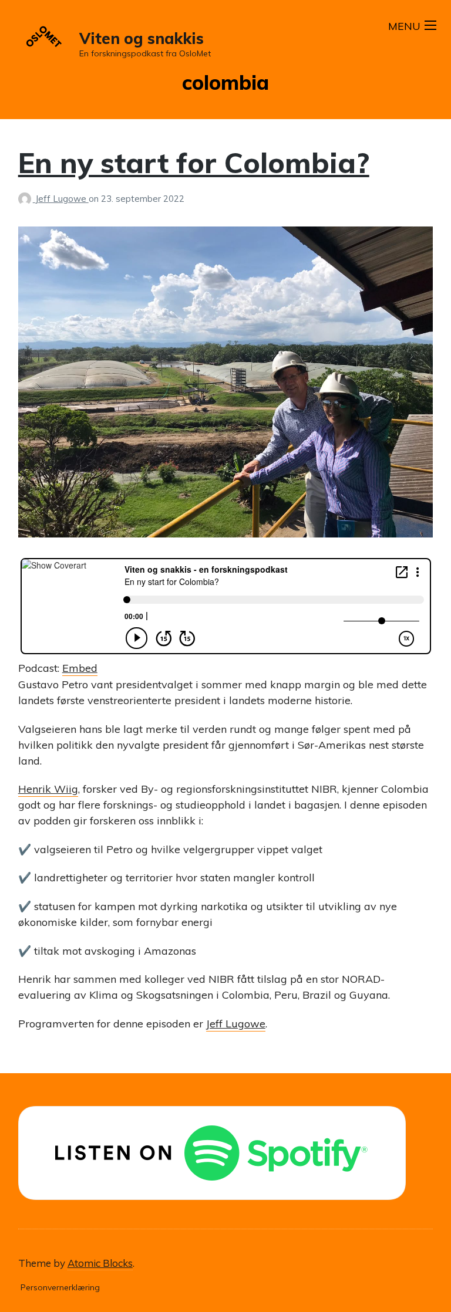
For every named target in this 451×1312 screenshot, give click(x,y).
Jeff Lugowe (62, 198)
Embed (79, 668)
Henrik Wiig (48, 789)
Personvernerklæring (60, 1287)
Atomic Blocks (100, 1263)
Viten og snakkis (141, 38)
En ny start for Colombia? (193, 162)
